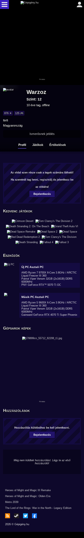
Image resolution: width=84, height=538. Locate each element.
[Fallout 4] (46, 242)
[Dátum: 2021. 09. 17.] (42, 338)
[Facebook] (34, 515)
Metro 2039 (11, 502)
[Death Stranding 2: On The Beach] (27, 226)
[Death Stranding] (26, 242)
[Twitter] (25, 515)
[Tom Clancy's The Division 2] (53, 221)
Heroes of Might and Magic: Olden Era (27, 496)
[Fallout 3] (62, 242)
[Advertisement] (42, 47)
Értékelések (57, 145)
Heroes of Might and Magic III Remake (28, 490)
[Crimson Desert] (22, 221)
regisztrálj (46, 179)
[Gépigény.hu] (41, 4)
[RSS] (7, 515)
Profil (22, 145)
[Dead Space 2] (47, 231)
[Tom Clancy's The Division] (59, 237)
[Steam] (16, 515)
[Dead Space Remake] (21, 231)
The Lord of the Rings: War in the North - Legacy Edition (38, 507)
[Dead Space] (68, 231)
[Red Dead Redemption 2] (24, 237)
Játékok (37, 145)
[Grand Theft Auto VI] (64, 226)
